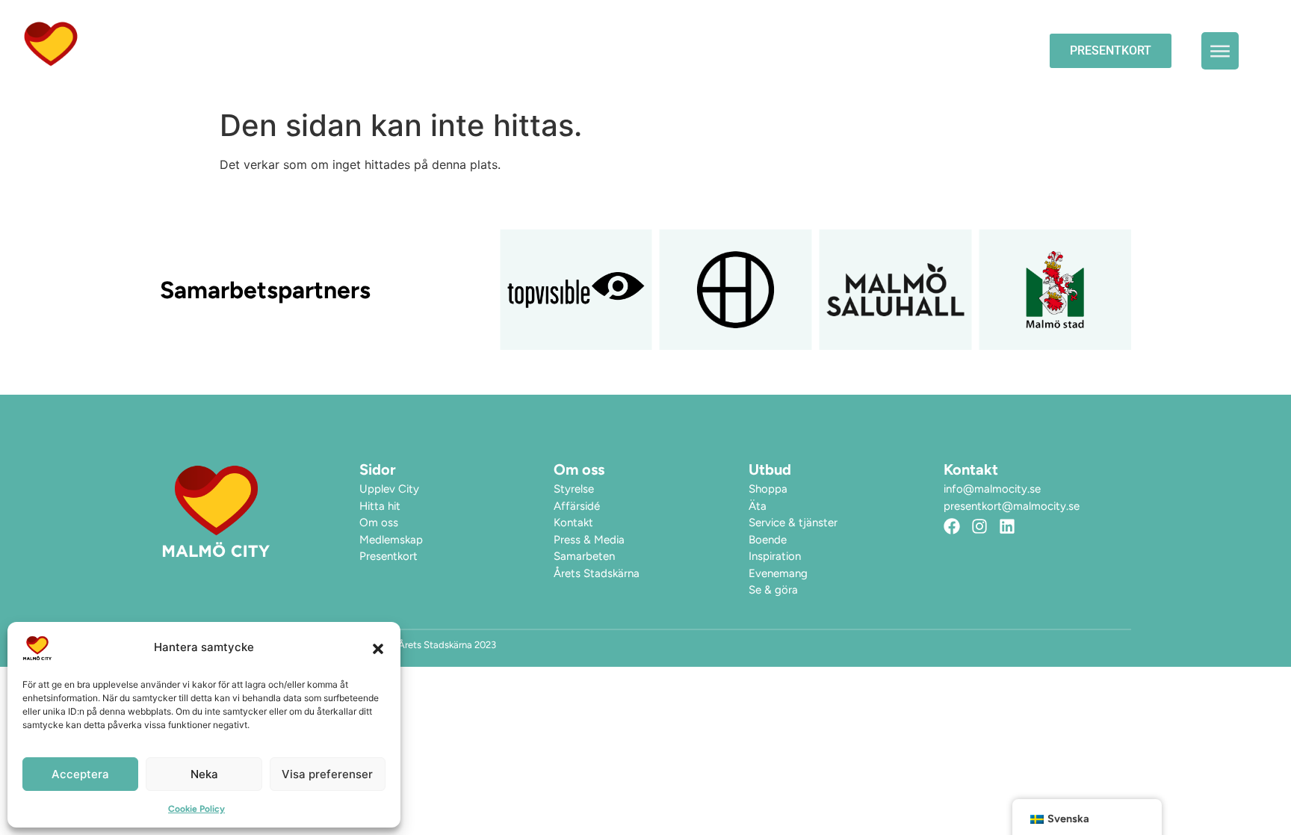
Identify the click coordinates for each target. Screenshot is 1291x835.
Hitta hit (977, 50)
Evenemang (756, 50)
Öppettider (654, 50)
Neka (204, 774)
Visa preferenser (327, 774)
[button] (378, 648)
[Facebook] (952, 526)
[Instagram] (979, 526)
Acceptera (80, 774)
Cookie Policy (196, 809)
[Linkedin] (1007, 526)
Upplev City (862, 50)
